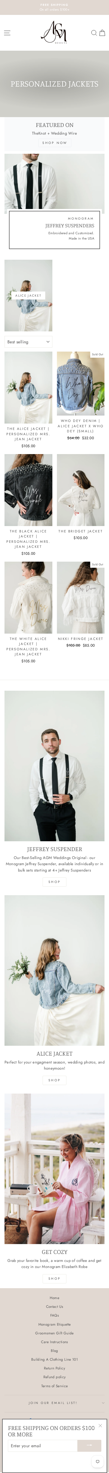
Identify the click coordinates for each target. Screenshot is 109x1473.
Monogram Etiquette (54, 1324)
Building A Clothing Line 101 (54, 1359)
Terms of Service (54, 1386)
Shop (54, 881)
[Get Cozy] (54, 1169)
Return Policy (54, 1368)
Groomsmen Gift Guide (54, 1333)
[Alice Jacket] (54, 970)
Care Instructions (54, 1341)
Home (54, 1297)
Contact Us (54, 1306)
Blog (54, 1350)
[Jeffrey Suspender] (54, 766)
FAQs (54, 1315)
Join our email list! (53, 1403)
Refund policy (54, 1377)
